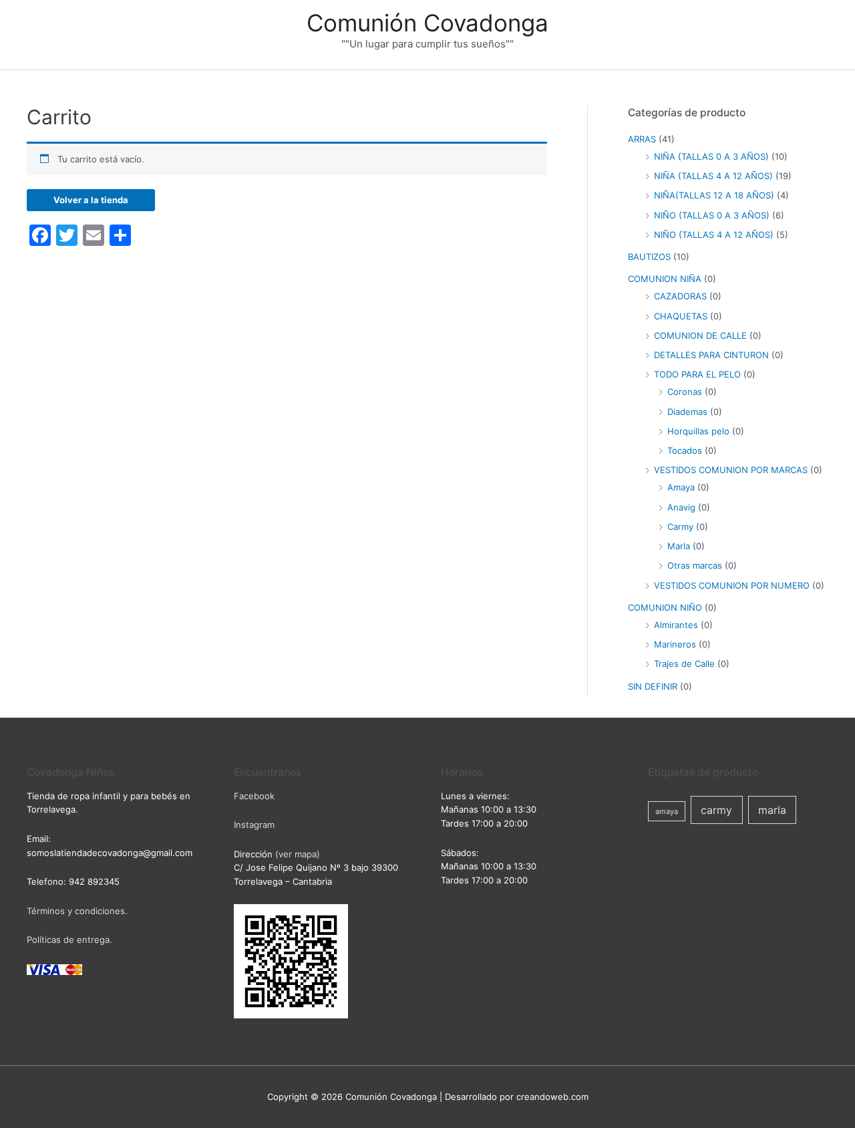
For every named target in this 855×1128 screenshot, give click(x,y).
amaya (666, 811)
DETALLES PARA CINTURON (711, 354)
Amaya (681, 487)
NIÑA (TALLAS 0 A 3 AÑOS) (711, 156)
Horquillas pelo (698, 431)
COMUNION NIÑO (665, 607)
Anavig (681, 507)
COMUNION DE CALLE (700, 335)
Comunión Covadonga (427, 23)
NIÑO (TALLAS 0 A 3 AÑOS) (712, 215)
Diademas (687, 411)
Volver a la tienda (90, 199)
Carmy (680, 526)
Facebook (254, 796)
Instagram (254, 824)
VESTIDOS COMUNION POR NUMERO (732, 585)
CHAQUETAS (680, 316)
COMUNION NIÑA (664, 278)
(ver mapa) (297, 854)
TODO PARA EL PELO (697, 374)
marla (772, 810)
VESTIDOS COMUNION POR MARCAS (731, 469)
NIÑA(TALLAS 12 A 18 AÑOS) (714, 195)
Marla (678, 546)
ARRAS (642, 139)
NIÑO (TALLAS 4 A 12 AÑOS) (714, 234)
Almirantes (676, 624)
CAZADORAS (680, 296)
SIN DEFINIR (652, 686)
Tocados (684, 450)
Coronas (684, 391)
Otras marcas (694, 565)
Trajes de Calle (684, 663)
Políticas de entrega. (69, 939)
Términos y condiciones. (77, 910)
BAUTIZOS (649, 256)
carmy (716, 810)
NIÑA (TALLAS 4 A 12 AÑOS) (713, 175)
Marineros (675, 644)
